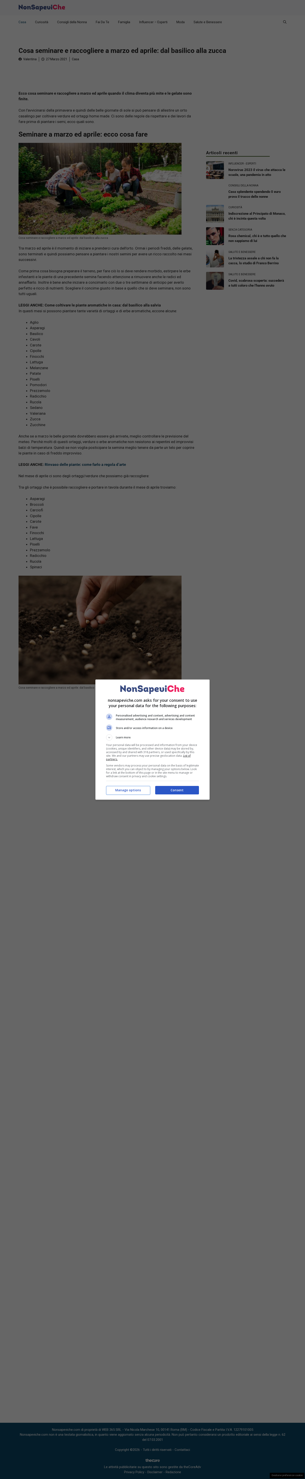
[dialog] (152, 739)
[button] (152, 737)
